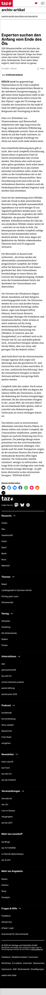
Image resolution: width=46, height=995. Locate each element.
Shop (3, 891)
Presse (4, 645)
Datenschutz (38, 963)
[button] (43, 3)
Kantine (4, 885)
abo (3, 664)
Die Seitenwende (9, 633)
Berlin (4, 553)
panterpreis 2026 (9, 694)
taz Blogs (5, 842)
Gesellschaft (7, 535)
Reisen (4, 879)
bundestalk (6, 713)
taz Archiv (6, 860)
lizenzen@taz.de (37, 949)
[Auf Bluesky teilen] (15, 488)
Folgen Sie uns (7, 505)
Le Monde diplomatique (12, 854)
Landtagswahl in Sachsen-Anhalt (16, 590)
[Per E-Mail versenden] (3, 488)
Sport (4, 547)
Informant (27, 963)
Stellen (4, 639)
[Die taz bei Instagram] (28, 506)
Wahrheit (5, 566)
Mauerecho (6, 731)
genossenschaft (8, 670)
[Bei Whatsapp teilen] (26, 488)
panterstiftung (8, 688)
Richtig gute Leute (9, 596)
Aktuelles (5, 621)
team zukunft (7, 762)
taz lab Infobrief (8, 780)
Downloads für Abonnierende (14, 934)
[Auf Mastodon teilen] (9, 488)
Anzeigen (5, 897)
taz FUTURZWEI (8, 848)
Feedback (6, 916)
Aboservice (6, 922)
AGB (15, 969)
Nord (3, 559)
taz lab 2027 (7, 823)
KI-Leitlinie (17, 963)
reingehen (6, 743)
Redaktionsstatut (20, 957)
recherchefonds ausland (12, 682)
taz (7, 498)
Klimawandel (7, 602)
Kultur (4, 541)
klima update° (7, 725)
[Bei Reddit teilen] (37, 488)
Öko (3, 529)
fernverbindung (8, 719)
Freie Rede (6, 737)
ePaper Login (7, 928)
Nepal (4, 584)
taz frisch (5, 768)
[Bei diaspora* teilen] (32, 488)
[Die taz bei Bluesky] (22, 506)
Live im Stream (8, 811)
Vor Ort (4, 804)
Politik (4, 523)
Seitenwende (24, 969)
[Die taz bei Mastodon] (17, 506)
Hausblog (5, 627)
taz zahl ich (6, 676)
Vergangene (7, 817)
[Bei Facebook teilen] (20, 488)
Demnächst (6, 798)
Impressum (6, 969)
